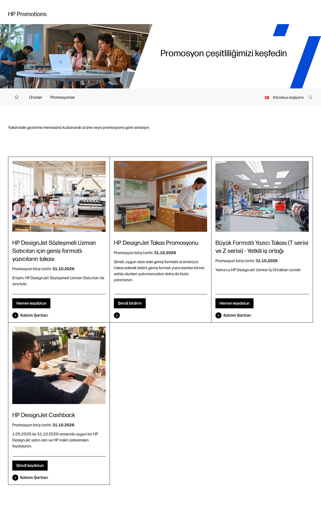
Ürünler (35, 97)
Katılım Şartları (34, 315)
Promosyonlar (62, 97)
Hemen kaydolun (31, 303)
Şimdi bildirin (130, 303)
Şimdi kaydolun (30, 465)
